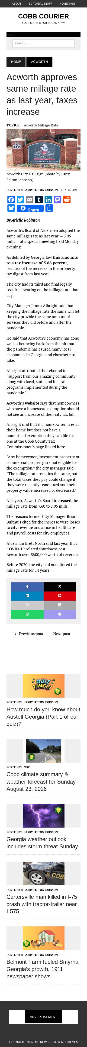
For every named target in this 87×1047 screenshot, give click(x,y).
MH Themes (69, 1042)
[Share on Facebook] (27, 587)
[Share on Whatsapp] (27, 614)
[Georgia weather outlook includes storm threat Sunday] (43, 824)
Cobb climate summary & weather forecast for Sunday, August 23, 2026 (41, 781)
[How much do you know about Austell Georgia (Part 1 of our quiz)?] (43, 694)
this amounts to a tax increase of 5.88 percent (42, 260)
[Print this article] (60, 605)
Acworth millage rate (41, 125)
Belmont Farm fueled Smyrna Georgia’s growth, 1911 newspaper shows (42, 969)
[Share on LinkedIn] (27, 596)
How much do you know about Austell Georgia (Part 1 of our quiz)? (43, 716)
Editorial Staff (40, 3)
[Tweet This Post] (60, 587)
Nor (27, 767)
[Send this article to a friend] (27, 605)
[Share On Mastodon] (60, 614)
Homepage (67, 3)
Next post (61, 633)
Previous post (31, 633)
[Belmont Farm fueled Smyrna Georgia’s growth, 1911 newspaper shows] (43, 947)
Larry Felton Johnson (41, 190)
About (16, 3)
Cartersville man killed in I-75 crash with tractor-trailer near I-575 (41, 904)
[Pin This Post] (60, 596)
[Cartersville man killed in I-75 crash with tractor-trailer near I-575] (43, 882)
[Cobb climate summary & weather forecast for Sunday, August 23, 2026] (43, 759)
